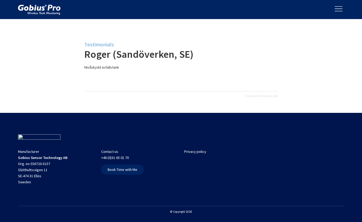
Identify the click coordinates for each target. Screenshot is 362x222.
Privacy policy (195, 151)
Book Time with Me (122, 169)
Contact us (109, 151)
